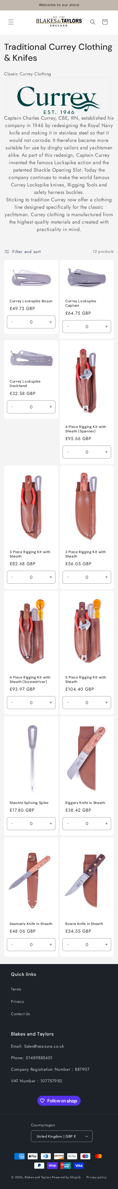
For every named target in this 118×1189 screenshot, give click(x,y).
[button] (11, 22)
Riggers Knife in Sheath (85, 803)
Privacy (17, 1001)
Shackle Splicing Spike (29, 803)
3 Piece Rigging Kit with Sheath (30, 554)
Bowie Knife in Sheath (84, 924)
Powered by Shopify (66, 1177)
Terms (16, 989)
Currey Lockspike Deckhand (25, 383)
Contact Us (20, 1014)
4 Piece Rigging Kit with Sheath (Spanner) (85, 428)
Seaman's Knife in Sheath (31, 924)
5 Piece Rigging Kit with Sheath (85, 679)
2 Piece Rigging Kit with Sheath (85, 554)
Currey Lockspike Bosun (31, 301)
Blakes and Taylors (38, 1177)
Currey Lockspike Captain (80, 303)
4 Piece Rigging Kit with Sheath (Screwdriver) (30, 679)
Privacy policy (96, 1177)
